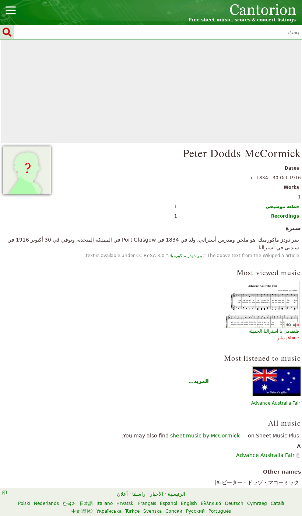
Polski (24, 503)
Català (277, 503)
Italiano (104, 503)
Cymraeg (257, 503)
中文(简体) (82, 511)
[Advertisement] (151, 91)
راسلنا (138, 494)
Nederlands (46, 503)
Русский (195, 511)
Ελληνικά (211, 503)
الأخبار (156, 494)
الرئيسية (176, 494)
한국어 (69, 503)
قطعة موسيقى (282, 206)
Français (147, 503)
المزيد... (198, 381)
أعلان (122, 494)
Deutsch (234, 503)
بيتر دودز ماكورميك (186, 255)
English (189, 503)
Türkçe (132, 511)
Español (168, 503)
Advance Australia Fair (275, 403)
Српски (173, 511)
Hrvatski (125, 503)
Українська (109, 511)
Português (219, 511)
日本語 (86, 503)
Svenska (152, 511)
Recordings (285, 216)
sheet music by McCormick (205, 436)
